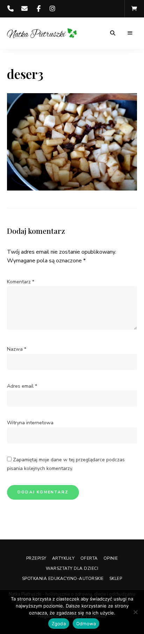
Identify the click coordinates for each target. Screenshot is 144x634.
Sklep (115, 578)
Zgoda (59, 623)
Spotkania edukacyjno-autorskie (63, 578)
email (24, 8)
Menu (130, 33)
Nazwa (16, 349)
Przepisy (36, 558)
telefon (10, 8)
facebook (38, 8)
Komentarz (20, 281)
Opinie (110, 558)
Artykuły (63, 558)
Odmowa (86, 623)
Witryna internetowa (30, 422)
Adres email (22, 386)
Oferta (89, 558)
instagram (52, 8)
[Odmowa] (135, 612)
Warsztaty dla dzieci (72, 568)
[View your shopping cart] (134, 8)
